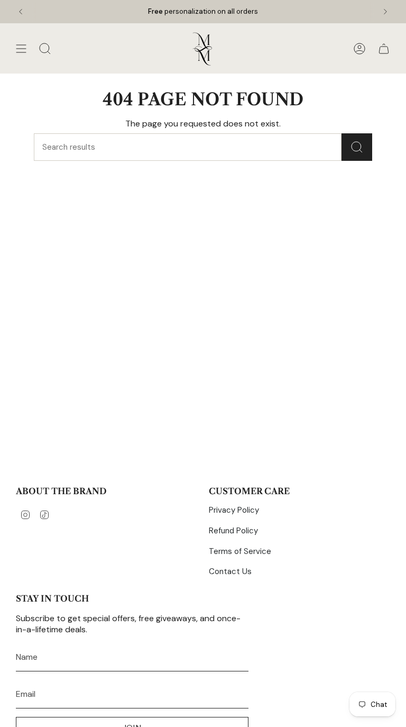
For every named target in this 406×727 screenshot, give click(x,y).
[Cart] (384, 48)
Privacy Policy (234, 510)
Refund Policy (233, 530)
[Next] (385, 11)
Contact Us (230, 571)
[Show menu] (21, 48)
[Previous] (20, 11)
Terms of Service (240, 551)
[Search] (357, 147)
